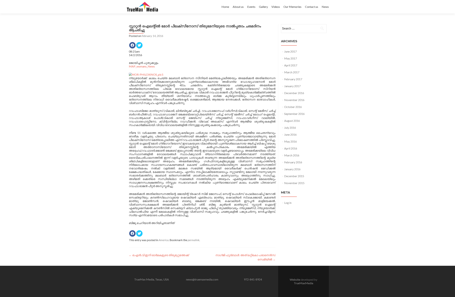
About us (238, 6)
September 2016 (294, 113)
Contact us (311, 6)
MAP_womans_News (142, 66)
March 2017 (291, 72)
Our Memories (292, 6)
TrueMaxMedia (303, 283)
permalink (193, 240)
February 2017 (293, 79)
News (325, 6)
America (163, 240)
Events (251, 6)
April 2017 (290, 65)
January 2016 (292, 169)
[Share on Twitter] (139, 45)
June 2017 (290, 51)
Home (225, 6)
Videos (275, 6)
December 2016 (294, 93)
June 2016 (290, 134)
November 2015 (294, 183)
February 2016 (293, 162)
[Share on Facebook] (132, 45)
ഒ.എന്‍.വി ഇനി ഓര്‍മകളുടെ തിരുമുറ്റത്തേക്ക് (159, 255)
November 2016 (294, 100)
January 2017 (292, 86)
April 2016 (290, 148)
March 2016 (291, 155)
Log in (287, 202)
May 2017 (290, 58)
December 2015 (294, 176)
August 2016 (292, 120)
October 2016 (293, 106)
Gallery (263, 6)
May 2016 (290, 141)
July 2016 (290, 127)
